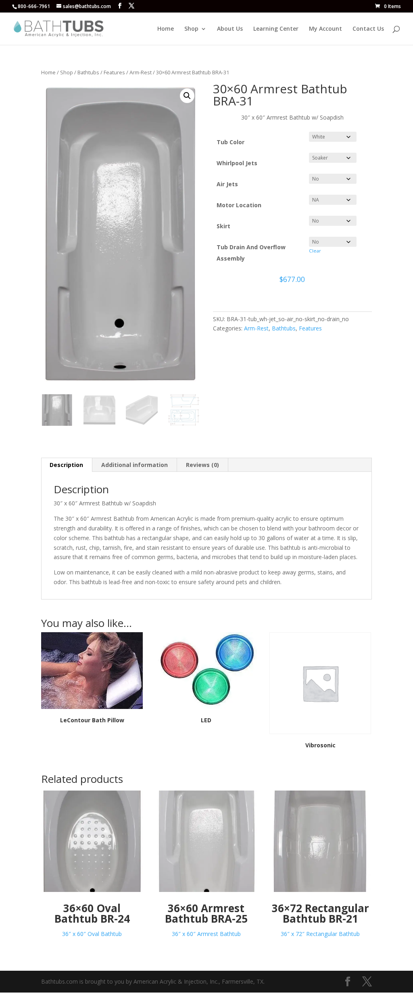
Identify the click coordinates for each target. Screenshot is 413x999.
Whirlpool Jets (237, 163)
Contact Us (368, 29)
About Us (230, 29)
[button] (187, 95)
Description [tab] (66, 465)
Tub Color (230, 142)
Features (114, 72)
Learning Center (275, 29)
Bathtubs (88, 72)
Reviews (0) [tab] (202, 465)
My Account (325, 29)
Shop (191, 29)
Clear (315, 251)
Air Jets (227, 184)
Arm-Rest (140, 72)
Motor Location (239, 205)
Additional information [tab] (134, 465)
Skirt (223, 226)
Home (165, 29)
